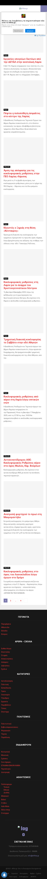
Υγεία (3, 691)
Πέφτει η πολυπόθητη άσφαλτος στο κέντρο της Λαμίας (22, 115)
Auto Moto (5, 806)
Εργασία (4, 702)
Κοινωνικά (5, 752)
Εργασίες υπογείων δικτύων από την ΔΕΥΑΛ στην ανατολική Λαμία (22, 60)
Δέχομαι (30, 31)
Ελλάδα (4, 631)
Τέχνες (4, 734)
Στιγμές (4, 655)
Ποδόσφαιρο (6, 784)
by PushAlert (41, 35)
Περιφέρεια (6, 624)
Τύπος (3, 708)
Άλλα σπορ (5, 810)
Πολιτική (5, 684)
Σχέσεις (4, 759)
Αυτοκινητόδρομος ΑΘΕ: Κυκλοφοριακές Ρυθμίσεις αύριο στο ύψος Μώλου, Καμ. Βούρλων (22, 462)
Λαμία (6, 55)
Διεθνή (6, 793)
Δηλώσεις (5, 666)
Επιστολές (5, 652)
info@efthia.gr (33, 856)
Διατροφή (5, 772)
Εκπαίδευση (6, 688)
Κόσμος (4, 634)
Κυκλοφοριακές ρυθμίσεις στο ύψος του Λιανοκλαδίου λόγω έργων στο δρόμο (21, 574)
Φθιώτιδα (7, 166)
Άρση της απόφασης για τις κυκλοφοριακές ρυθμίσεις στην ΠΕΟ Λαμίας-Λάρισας (22, 173)
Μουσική (4, 755)
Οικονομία (5, 695)
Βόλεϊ (3, 800)
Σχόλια (4, 669)
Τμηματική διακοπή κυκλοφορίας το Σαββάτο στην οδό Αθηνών (22, 341)
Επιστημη (5, 712)
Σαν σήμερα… (6, 762)
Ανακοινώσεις (7, 659)
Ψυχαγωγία (5, 731)
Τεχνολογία (5, 769)
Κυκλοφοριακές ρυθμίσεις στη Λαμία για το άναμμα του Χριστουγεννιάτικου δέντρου (21, 285)
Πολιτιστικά (6, 724)
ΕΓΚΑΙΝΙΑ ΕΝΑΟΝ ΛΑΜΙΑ (10, 765)
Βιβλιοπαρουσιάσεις (9, 727)
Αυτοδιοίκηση (7, 681)
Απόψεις (4, 662)
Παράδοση (5, 737)
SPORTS (33, 877)
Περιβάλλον (6, 705)
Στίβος (4, 803)
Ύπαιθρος (5, 698)
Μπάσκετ (5, 796)
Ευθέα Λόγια (6, 649)
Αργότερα (18, 31)
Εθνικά (6, 790)
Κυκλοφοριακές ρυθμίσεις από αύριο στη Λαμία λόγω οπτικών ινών (21, 399)
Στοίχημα (5, 813)
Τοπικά (6, 787)
